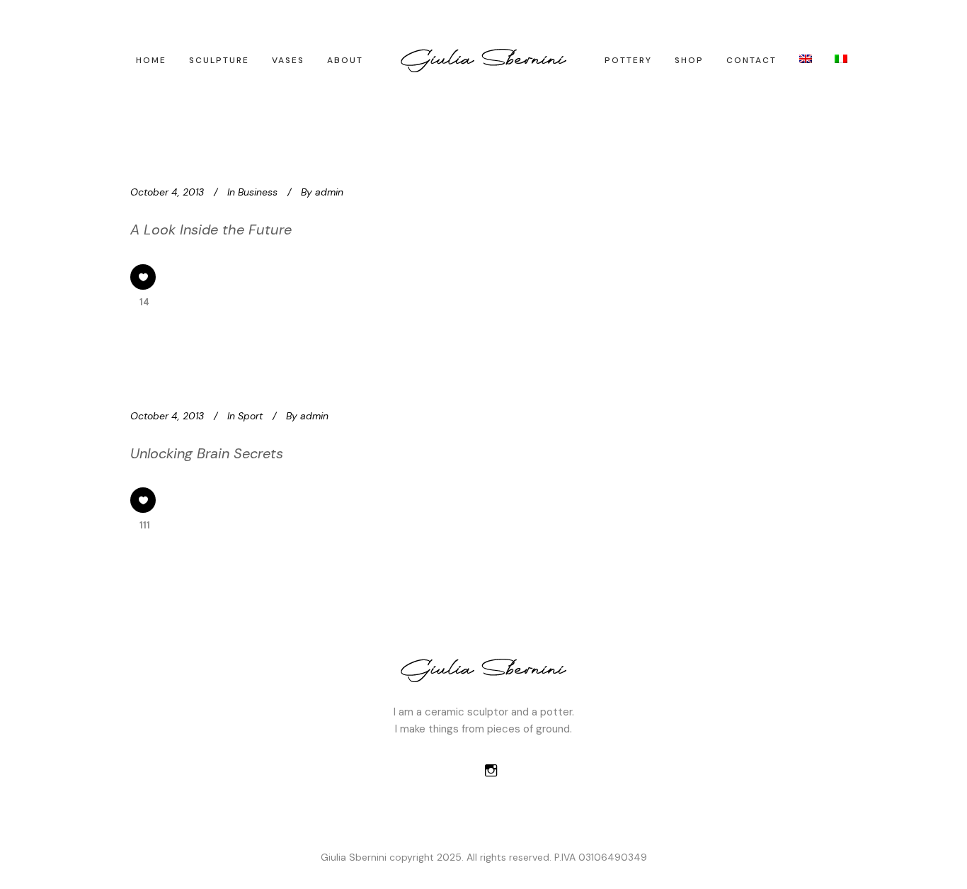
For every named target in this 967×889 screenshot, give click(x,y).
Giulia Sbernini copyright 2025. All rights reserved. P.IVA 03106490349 (484, 857)
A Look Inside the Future (211, 229)
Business (257, 192)
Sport (250, 415)
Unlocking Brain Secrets (206, 453)
